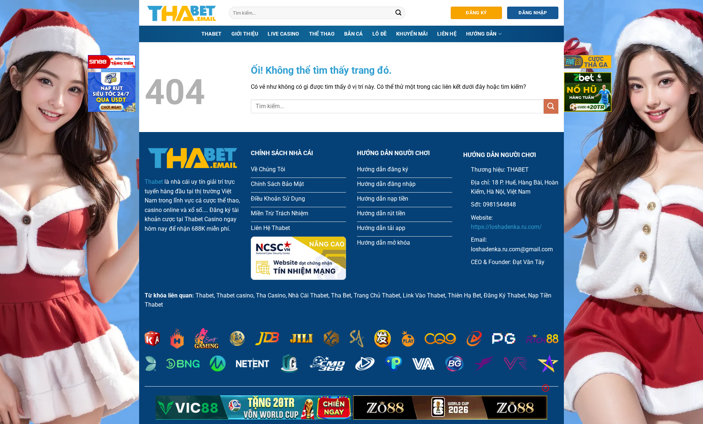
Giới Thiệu (244, 34)
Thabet (211, 34)
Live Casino (283, 34)
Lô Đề (379, 34)
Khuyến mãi (412, 34)
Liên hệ (447, 34)
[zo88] (450, 407)
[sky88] (111, 93)
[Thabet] (181, 12)
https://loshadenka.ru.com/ (506, 226)
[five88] (587, 63)
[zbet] (587, 93)
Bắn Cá (353, 34)
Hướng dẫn (481, 34)
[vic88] (253, 407)
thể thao (322, 34)
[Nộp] (399, 13)
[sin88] (111, 63)
